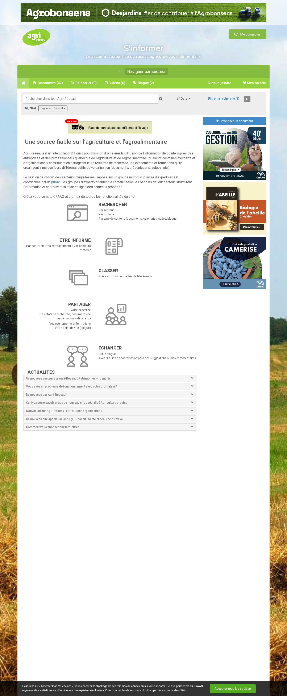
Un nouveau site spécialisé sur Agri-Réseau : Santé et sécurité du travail (75, 419)
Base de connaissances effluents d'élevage (118, 128)
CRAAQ (198, 686)
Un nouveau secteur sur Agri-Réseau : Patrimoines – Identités (68, 378)
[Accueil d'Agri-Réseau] (36, 37)
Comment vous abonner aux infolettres (52, 427)
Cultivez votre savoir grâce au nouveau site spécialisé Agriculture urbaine (76, 402)
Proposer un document (237, 121)
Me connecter (249, 34)
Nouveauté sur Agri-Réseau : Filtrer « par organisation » (64, 411)
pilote (55, 182)
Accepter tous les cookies (233, 689)
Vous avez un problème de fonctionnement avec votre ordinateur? (71, 386)
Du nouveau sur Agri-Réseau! (46, 394)
